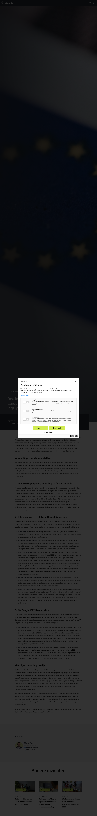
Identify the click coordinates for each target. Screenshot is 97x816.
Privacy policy (24, 395)
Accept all (40, 428)
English (23, 381)
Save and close (48, 432)
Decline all (57, 428)
